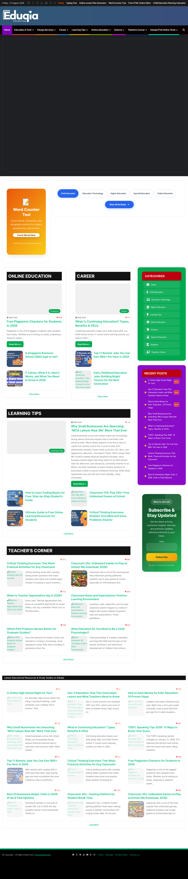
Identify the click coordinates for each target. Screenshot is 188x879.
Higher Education (158, 307)
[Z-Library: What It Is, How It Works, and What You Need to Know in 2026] (15, 378)
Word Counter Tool (117, 3)
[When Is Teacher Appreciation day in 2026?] (15, 607)
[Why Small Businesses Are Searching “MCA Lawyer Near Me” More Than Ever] (160, 55)
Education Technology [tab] (93, 193)
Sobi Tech (13, 317)
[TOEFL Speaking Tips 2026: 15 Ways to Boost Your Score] (136, 742)
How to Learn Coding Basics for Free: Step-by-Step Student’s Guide (45, 496)
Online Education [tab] (165, 193)
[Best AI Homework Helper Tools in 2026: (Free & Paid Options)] (15, 809)
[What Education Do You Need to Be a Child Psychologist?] (79, 644)
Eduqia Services (45, 30)
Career (62, 30)
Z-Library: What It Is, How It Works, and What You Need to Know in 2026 (42, 376)
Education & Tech (23, 30)
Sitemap (109, 855)
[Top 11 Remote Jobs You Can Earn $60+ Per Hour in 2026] (83, 359)
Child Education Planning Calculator (169, 3)
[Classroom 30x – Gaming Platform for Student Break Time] (75, 809)
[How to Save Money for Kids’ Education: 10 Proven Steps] (116, 55)
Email (162, 542)
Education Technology (160, 300)
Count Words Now (26, 235)
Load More (68, 534)
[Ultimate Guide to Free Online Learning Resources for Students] (15, 518)
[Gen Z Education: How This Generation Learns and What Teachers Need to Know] (72, 55)
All (110, 549)
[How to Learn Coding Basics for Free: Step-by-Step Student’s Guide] (15, 498)
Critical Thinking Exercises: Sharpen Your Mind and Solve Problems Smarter (108, 516)
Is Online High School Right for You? (29, 692)
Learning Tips (79, 30)
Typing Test (71, 3)
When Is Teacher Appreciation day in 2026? (34, 595)
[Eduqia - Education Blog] (20, 15)
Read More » (15, 344)
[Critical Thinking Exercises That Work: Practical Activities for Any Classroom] (15, 578)
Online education (100, 30)
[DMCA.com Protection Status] (164, 874)
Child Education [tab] (68, 193)
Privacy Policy (121, 855)
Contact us (135, 855)
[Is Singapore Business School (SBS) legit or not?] (15, 359)
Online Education (158, 322)
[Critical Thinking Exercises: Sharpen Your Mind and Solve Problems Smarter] (79, 518)
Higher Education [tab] (118, 193)
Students (154, 345)
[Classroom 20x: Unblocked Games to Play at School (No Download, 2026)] (79, 578)
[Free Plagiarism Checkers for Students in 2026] (136, 776)
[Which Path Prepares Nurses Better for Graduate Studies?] (15, 644)
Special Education (158, 337)
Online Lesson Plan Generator (92, 3)
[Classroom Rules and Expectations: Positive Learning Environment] (79, 610)
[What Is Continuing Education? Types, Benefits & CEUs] (94, 118)
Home (61, 3)
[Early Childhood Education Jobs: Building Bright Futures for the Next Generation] (83, 379)
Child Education (156, 292)
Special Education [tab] (142, 193)
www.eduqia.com (43, 855)
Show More (34, 394)
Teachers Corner (136, 30)
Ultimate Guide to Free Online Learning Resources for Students (44, 516)
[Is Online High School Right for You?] (28, 55)
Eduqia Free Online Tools (163, 30)
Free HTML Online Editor (139, 3)
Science (118, 30)
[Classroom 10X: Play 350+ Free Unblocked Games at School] (79, 498)
